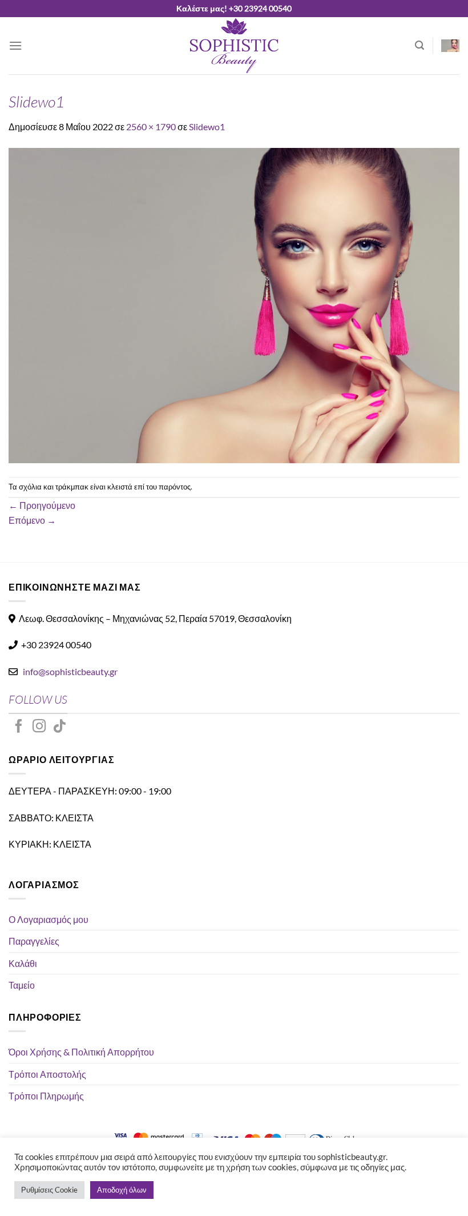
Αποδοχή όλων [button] (122, 1189)
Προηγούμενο (42, 505)
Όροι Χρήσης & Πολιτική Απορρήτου (81, 1051)
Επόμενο (32, 520)
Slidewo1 (207, 126)
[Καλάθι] (450, 46)
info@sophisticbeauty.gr (70, 671)
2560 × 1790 (151, 126)
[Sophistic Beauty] (234, 45)
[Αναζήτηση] (419, 45)
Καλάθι (23, 963)
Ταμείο (22, 985)
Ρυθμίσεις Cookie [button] (49, 1189)
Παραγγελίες (34, 941)
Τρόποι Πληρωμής (46, 1095)
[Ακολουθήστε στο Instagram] (39, 727)
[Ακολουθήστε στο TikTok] (59, 727)
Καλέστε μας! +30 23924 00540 (234, 8)
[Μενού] (15, 45)
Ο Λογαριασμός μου (48, 919)
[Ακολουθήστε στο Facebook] (19, 727)
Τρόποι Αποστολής (47, 1074)
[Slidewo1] (234, 304)
